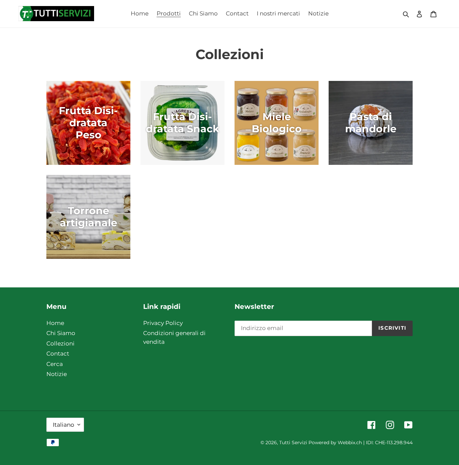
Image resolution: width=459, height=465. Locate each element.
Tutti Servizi (293, 442)
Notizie (56, 374)
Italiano (63, 424)
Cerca (54, 364)
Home (55, 323)
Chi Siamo (60, 333)
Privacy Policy (163, 323)
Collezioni (60, 343)
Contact (57, 353)
